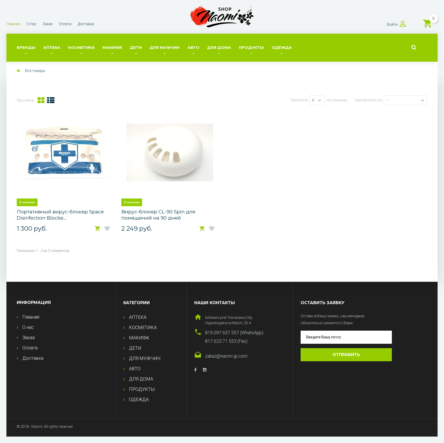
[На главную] (18, 71)
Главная (13, 24)
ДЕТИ (136, 47)
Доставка (86, 24)
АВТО (193, 47)
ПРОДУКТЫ (251, 47)
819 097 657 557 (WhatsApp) (234, 332)
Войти (392, 24)
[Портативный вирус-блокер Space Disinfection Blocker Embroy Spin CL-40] (65, 152)
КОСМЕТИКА (81, 47)
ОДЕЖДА (282, 47)
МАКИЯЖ (112, 47)
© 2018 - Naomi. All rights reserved (44, 426)
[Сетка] (41, 100)
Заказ (48, 24)
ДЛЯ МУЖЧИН (165, 47)
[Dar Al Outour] (195, 370)
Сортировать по (368, 100)
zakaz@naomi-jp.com (226, 356)
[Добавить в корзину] (98, 228)
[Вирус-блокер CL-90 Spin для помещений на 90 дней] (169, 152)
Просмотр (299, 100)
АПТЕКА (51, 47)
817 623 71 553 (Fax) (226, 341)
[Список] (50, 100)
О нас (31, 24)
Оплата (65, 24)
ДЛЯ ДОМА (219, 47)
